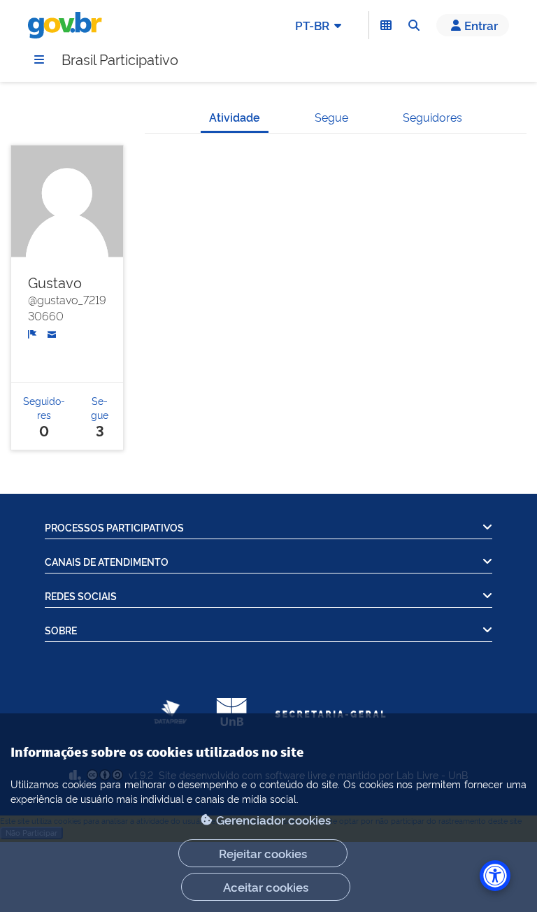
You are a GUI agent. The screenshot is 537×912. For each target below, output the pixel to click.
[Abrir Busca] (414, 25)
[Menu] (39, 59)
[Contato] (52, 332)
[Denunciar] (32, 332)
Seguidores (432, 116)
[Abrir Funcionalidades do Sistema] (386, 25)
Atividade (234, 116)
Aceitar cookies (265, 886)
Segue (331, 116)
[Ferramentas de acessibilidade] (495, 875)
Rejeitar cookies (263, 853)
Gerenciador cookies (273, 819)
